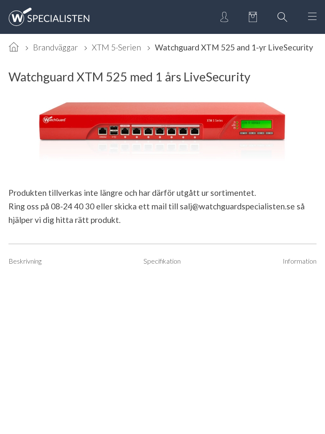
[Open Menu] (312, 17)
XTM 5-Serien (116, 47)
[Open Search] (282, 17)
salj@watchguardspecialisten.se (237, 206)
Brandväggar (55, 47)
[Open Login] (224, 17)
